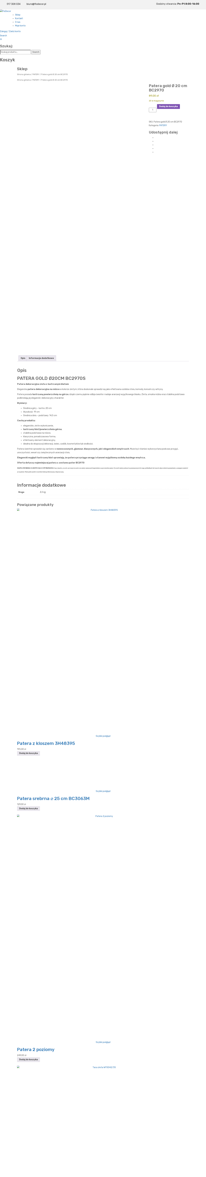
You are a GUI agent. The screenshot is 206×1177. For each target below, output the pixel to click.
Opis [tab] (23, 358)
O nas (17, 22)
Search (3, 35)
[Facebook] (156, 137)
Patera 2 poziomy (35, 1049)
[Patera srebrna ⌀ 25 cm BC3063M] (103, 774)
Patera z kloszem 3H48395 (46, 743)
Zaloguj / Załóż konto (10, 31)
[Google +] (156, 148)
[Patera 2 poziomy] (103, 927)
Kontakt (19, 18)
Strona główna (24, 74)
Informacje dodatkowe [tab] (41, 358)
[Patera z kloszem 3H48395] (103, 621)
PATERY (36, 74)
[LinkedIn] (156, 152)
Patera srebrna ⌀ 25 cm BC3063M (53, 798)
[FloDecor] (5, 11)
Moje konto (20, 25)
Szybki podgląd (103, 736)
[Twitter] (156, 141)
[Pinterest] (156, 145)
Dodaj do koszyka (168, 106)
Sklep (17, 15)
